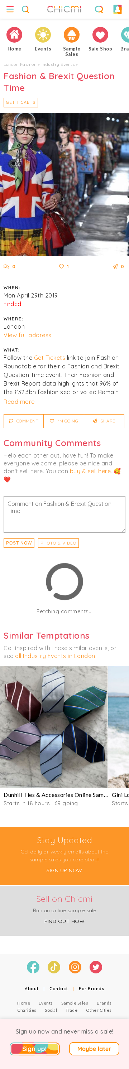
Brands (104, 1003)
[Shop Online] (100, 34)
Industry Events (58, 64)
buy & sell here (90, 471)
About (32, 988)
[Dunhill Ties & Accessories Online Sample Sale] (54, 727)
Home (23, 1003)
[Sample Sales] (71, 34)
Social (51, 1010)
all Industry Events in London (55, 655)
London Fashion (20, 64)
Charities (27, 1010)
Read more (19, 401)
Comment (26, 421)
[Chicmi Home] (14, 34)
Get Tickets (20, 102)
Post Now (19, 543)
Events (46, 1003)
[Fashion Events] (43, 34)
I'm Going (67, 421)
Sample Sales (74, 1003)
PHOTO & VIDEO (58, 543)
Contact (58, 988)
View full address (28, 335)
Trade (72, 1010)
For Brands (91, 988)
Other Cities (99, 1010)
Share (107, 421)
